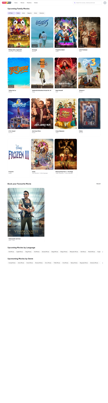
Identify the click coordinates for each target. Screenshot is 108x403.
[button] (104, 2)
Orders (36, 2)
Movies (22, 2)
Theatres (29, 2)
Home (15, 2)
